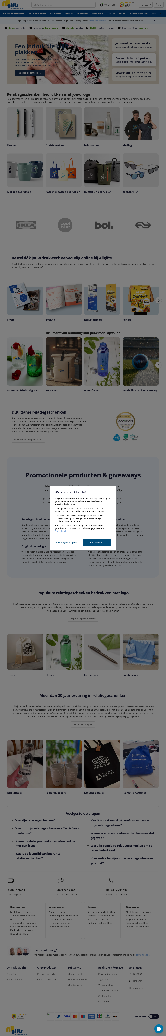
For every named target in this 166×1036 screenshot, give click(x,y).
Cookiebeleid (61, 531)
